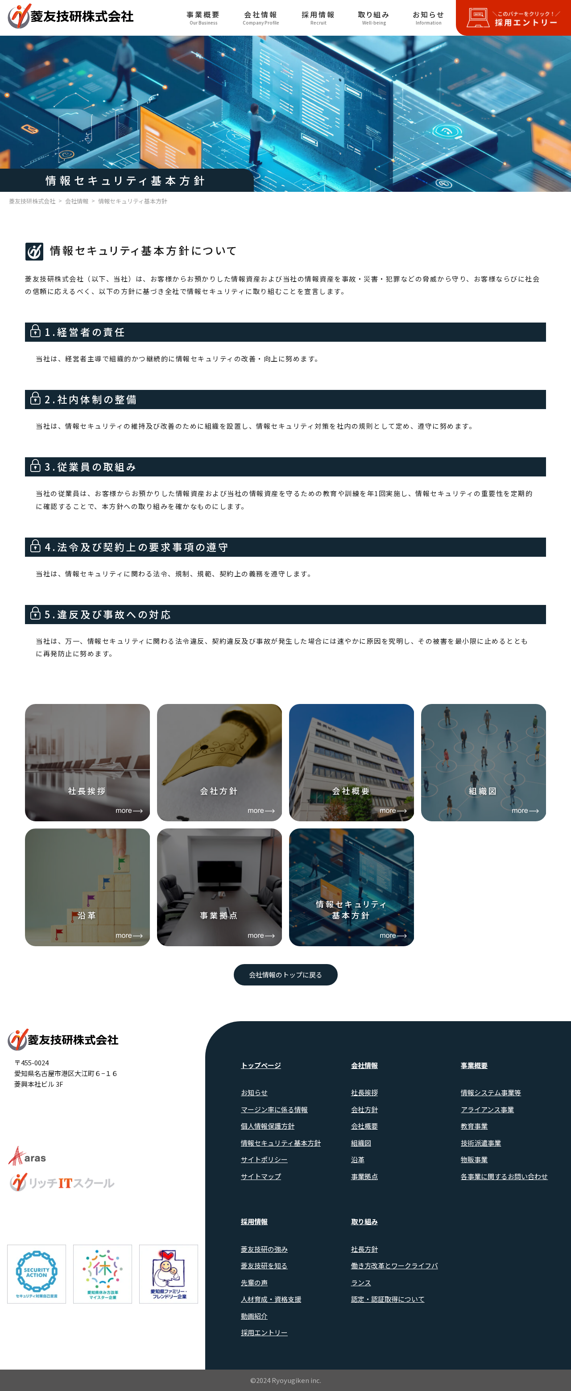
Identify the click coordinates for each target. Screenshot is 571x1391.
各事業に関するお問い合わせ (504, 1176)
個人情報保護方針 (267, 1125)
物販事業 (474, 1159)
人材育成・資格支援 (271, 1299)
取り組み (374, 17)
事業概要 (203, 17)
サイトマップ (261, 1176)
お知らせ (429, 17)
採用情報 (318, 17)
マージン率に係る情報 (274, 1109)
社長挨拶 (364, 1092)
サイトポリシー (264, 1159)
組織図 (361, 1142)
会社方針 (364, 1109)
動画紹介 (254, 1316)
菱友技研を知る (264, 1265)
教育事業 (474, 1125)
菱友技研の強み (264, 1249)
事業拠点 (364, 1176)
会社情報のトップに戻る (286, 974)
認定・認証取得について (388, 1299)
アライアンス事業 (487, 1109)
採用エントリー (264, 1332)
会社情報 (261, 17)
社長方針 (364, 1249)
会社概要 (364, 1125)
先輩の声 (254, 1282)
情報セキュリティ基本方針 (281, 1142)
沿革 (357, 1159)
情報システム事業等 (491, 1092)
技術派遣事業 (481, 1142)
